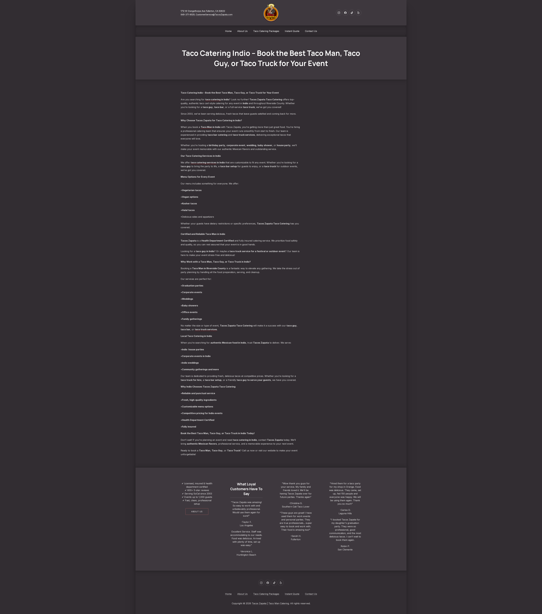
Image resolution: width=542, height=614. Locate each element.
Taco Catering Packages (266, 31)
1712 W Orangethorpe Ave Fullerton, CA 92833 (203, 11)
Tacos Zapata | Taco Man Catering (270, 603)
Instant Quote (292, 31)
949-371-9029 (188, 14)
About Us (242, 31)
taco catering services (203, 162)
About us (196, 511)
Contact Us (311, 31)
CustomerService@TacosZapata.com (214, 14)
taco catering (213, 99)
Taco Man (206, 127)
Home (228, 31)
